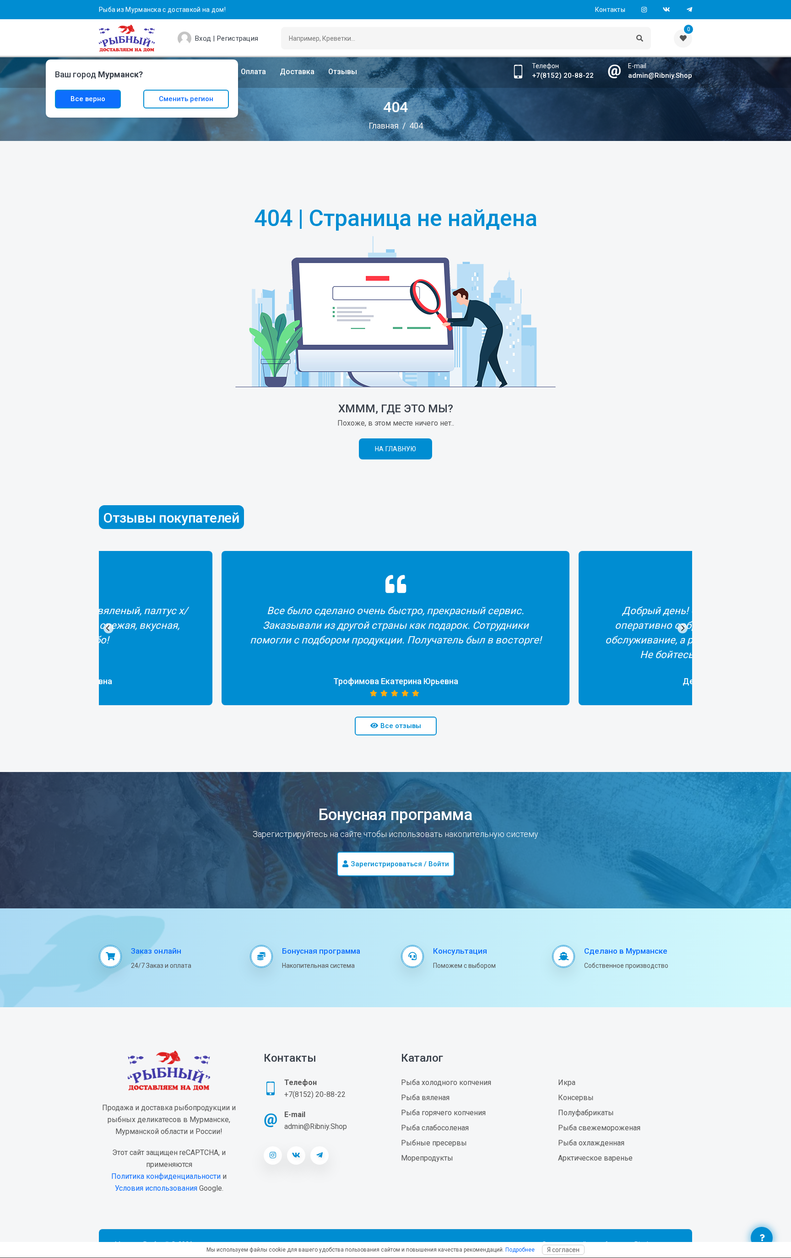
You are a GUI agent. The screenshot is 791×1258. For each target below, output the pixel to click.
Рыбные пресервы (434, 1143)
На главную (395, 449)
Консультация (460, 951)
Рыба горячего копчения (443, 1112)
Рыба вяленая (425, 1097)
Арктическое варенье (595, 1158)
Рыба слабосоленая (435, 1127)
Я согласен (563, 1249)
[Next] (682, 628)
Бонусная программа (321, 951)
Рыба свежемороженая (599, 1127)
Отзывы (342, 71)
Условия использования (156, 1188)
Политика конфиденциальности (166, 1176)
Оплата (253, 71)
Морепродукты (427, 1158)
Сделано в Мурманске (625, 951)
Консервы (576, 1097)
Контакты (610, 9)
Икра (566, 1082)
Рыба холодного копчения (446, 1082)
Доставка (297, 71)
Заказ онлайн (156, 951)
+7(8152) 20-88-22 (563, 75)
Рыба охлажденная (591, 1143)
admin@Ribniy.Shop (660, 75)
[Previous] (108, 628)
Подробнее (520, 1250)
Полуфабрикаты (586, 1112)
